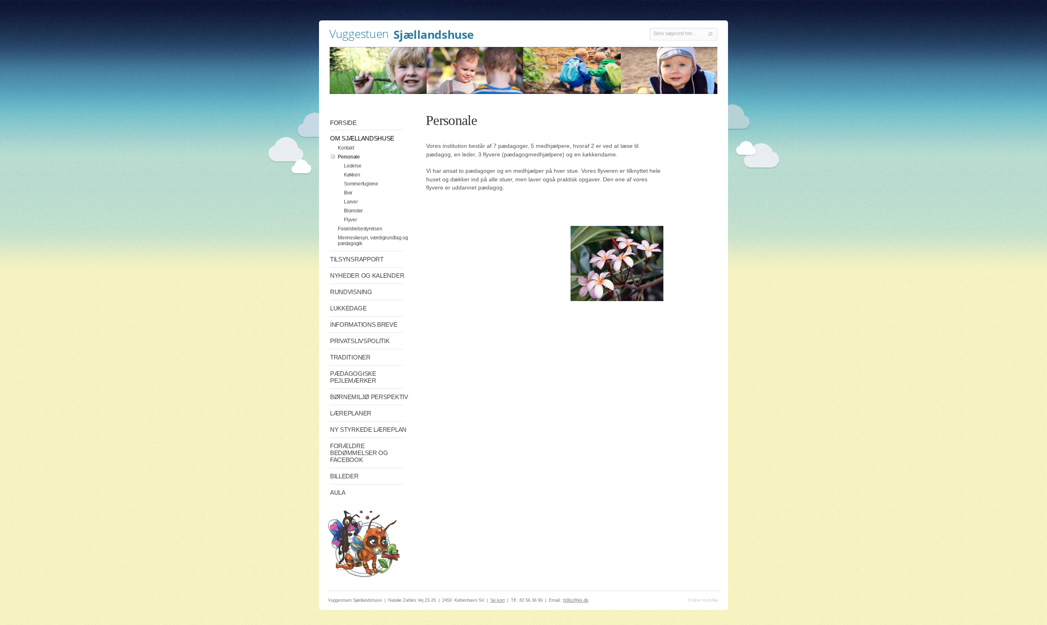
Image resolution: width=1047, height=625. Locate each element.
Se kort (497, 600)
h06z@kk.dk (576, 600)
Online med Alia (703, 600)
